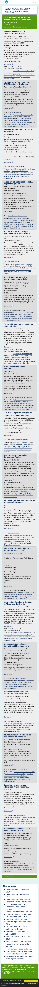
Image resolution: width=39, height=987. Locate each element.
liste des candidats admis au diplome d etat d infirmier (16, 928)
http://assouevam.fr (14, 630)
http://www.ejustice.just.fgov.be (18, 439)
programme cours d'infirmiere (14, 686)
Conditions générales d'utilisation (16, 966)
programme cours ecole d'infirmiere (16, 684)
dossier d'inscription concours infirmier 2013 (17, 933)
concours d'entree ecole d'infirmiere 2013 (19, 938)
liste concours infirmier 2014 (16, 917)
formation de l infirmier (22, 354)
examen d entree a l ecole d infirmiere (17, 682)
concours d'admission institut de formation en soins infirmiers (17, 403)
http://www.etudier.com (15, 721)
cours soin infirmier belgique (16, 919)
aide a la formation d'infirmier (16, 219)
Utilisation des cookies (28, 967)
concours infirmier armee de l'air (13, 314)
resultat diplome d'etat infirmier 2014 (21, 865)
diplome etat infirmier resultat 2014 (19, 912)
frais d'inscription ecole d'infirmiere (19, 951)
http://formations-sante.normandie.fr (20, 397)
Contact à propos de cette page (14, 969)
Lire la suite (8, 64)
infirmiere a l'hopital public (12, 731)
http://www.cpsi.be (13, 533)
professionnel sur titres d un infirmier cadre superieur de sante (19, 957)
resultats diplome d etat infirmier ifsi (20, 266)
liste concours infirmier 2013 (16, 904)
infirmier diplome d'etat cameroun (13, 73)
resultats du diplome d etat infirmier (19, 902)
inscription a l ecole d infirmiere (24, 680)
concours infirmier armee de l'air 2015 (23, 312)
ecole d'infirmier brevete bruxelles (18, 941)
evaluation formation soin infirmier (16, 363)
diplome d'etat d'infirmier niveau (19, 864)
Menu (34, 2)
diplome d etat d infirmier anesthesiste (20, 174)
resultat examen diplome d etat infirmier (17, 945)
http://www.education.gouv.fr (17, 769)
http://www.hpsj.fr (13, 261)
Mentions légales (15, 966)
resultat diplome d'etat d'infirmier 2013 (18, 409)
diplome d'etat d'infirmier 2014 (14, 867)
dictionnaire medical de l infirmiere (20, 729)
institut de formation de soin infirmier (19, 126)
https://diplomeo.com (15, 112)
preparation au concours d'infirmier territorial (16, 777)
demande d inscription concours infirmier (17, 637)
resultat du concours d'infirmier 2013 (14, 495)
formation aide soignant (20, 598)
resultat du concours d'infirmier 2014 (23, 71)
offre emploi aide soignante (13, 594)
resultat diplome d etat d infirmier (18, 899)
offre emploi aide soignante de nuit (24, 592)
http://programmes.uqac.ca (17, 678)
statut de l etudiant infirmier (22, 633)
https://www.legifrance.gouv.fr (17, 216)
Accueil (5, 966)
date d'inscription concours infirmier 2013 (19, 923)
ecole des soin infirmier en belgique (19, 949)
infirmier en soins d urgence (19, 444)
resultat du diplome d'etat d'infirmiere (15, 908)
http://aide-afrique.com (15, 68)
